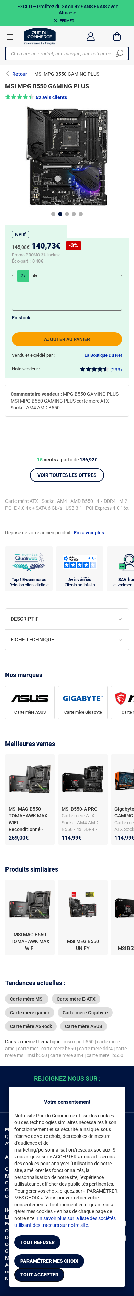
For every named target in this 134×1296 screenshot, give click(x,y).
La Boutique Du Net (103, 355)
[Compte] (90, 36)
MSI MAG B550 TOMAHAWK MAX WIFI (30, 941)
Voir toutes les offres (67, 475)
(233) (116, 369)
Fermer (67, 20)
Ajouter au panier (67, 339)
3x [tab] (23, 275)
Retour (19, 74)
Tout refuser (37, 1242)
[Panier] (117, 36)
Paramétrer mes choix (49, 1261)
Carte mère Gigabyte (83, 712)
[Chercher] (119, 53)
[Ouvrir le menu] (10, 36)
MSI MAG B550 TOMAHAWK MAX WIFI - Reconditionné (28, 819)
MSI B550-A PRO (80, 809)
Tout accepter (39, 1275)
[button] (67, 97)
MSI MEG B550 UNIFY (83, 945)
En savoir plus (89, 532)
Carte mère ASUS (30, 712)
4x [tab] (35, 275)
